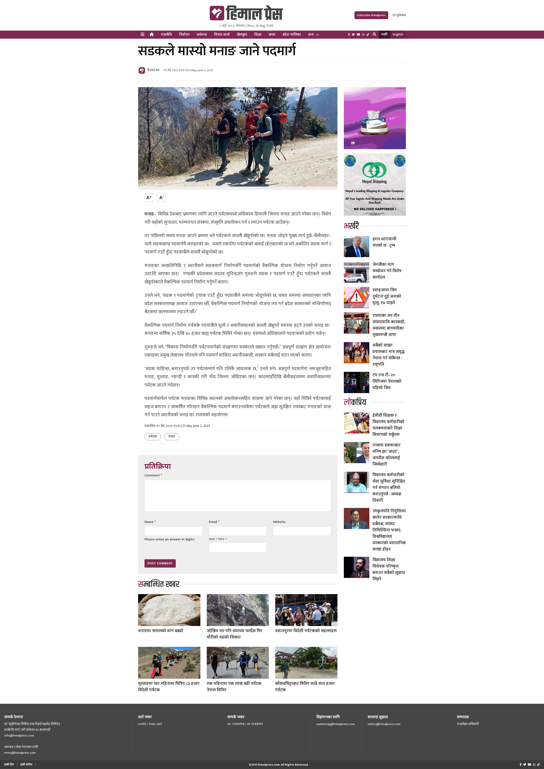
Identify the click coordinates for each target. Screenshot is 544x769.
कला (272, 35)
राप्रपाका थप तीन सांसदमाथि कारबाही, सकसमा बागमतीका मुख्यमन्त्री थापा (389, 325)
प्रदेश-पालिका (292, 35)
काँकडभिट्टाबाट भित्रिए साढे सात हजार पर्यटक (305, 687)
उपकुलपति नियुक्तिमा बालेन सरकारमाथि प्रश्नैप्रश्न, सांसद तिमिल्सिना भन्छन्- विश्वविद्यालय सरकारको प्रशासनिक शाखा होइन (389, 530)
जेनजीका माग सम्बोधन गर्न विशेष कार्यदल (387, 271)
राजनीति (166, 35)
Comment (153, 475)
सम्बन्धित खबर (158, 584)
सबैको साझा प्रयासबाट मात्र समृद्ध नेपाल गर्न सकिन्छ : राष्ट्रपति (389, 355)
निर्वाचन (184, 35)
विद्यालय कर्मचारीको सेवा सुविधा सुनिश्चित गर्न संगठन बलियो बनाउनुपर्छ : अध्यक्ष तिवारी (389, 487)
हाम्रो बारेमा (26, 764)
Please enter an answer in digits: (169, 539)
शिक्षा (258, 35)
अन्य (311, 35)
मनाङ (171, 436)
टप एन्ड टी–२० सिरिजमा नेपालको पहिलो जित (387, 381)
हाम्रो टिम (9, 764)
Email (214, 522)
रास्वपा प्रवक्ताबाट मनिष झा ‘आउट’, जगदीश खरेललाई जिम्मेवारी (387, 455)
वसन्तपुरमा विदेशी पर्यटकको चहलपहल (306, 630)
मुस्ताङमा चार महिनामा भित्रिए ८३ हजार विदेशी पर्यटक (169, 687)
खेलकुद (242, 35)
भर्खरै (384, 34)
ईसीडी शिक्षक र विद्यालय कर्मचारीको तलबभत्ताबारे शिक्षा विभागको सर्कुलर (388, 425)
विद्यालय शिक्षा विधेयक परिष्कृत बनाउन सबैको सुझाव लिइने (389, 569)
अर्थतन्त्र (202, 35)
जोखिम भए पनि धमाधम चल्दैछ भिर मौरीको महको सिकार (234, 634)
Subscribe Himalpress (371, 15)
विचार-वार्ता (222, 35)
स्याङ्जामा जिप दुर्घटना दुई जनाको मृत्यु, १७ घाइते (387, 296)
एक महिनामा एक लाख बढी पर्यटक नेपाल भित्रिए (234, 687)
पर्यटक (153, 436)
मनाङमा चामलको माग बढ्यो (160, 630)
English (398, 34)
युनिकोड (401, 15)
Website (279, 522)
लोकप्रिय (355, 402)
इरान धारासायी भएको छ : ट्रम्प (384, 242)
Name (150, 522)
